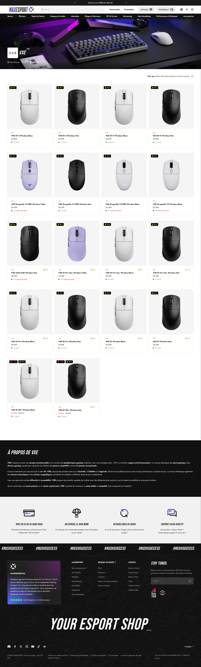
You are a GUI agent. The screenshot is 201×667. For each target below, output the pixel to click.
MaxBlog (75, 577)
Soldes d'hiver (134, 585)
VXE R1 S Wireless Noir (68, 135)
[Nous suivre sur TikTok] (38, 646)
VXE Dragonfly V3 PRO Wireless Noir (74, 204)
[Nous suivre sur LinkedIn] (44, 646)
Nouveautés (115, 9)
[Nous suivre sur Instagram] (26, 646)
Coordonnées (113, 655)
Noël (130, 581)
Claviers (22, 16)
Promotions (129, 9)
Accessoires (188, 16)
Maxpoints (76, 590)
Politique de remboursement (58, 655)
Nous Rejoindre (78, 594)
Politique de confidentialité (79, 655)
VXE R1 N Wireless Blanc (117, 135)
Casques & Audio (57, 16)
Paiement (101, 572)
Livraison (101, 577)
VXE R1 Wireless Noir (162, 341)
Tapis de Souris (38, 16)
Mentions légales (54, 658)
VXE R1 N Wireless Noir (163, 135)
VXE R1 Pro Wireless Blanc (23, 341)
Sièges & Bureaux (92, 16)
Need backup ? (164, 9)
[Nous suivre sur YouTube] (32, 646)
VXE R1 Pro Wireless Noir (69, 341)
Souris (10, 16)
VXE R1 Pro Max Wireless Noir (166, 272)
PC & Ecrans (111, 16)
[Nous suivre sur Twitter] (20, 646)
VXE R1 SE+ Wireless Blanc (23, 410)
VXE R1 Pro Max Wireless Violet (72, 272)
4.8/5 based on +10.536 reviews (36, 600)
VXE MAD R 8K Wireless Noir (24, 272)
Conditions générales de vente (131, 655)
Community (144, 9)
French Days (133, 572)
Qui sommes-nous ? (79, 568)
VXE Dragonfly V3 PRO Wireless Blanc (123, 204)
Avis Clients (76, 572)
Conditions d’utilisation (98, 655)
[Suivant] (126, 3)
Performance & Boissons (167, 16)
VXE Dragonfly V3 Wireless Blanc (167, 204)
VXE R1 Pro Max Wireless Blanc (119, 272)
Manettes (75, 16)
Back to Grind (134, 568)
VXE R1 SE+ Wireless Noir (70, 410)
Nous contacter (104, 585)
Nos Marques (77, 581)
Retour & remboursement (107, 581)
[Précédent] (74, 3)
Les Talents (76, 585)
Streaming (127, 16)
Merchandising (144, 16)
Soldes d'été (133, 590)
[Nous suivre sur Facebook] (15, 646)
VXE (12, 133)
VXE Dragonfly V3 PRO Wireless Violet (28, 204)
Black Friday (133, 577)
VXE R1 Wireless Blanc (116, 341)
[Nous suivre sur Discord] (9, 646)
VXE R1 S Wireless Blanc (22, 135)
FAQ (100, 568)
